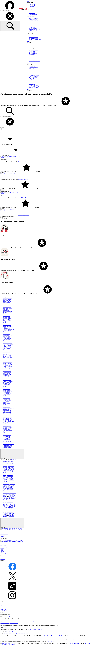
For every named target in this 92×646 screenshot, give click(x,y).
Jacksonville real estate (7, 359)
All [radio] (1, 130)
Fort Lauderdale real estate (8, 344)
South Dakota (5, 506)
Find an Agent (32, 84)
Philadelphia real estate (7, 396)
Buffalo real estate (6, 319)
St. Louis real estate (7, 432)
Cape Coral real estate (7, 321)
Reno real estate (6, 409)
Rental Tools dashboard (33, 37)
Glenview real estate (7, 353)
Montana (5, 489)
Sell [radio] (1, 129)
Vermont (4, 511)
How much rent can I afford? (35, 29)
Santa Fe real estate (7, 423)
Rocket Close (3, 609)
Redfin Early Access (33, 14)
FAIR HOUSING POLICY (74, 643)
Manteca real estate (7, 373)
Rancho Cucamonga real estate (9, 408)
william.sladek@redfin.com (23, 161)
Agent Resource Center (33, 87)
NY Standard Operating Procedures (35, 629)
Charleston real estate (7, 323)
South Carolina (6, 505)
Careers (2, 536)
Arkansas (5, 464)
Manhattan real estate (7, 372)
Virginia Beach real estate (8, 441)
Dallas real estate (6, 332)
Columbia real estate (7, 330)
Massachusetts (6, 484)
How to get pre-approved (34, 79)
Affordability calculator (33, 18)
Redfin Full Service (33, 53)
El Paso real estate (6, 337)
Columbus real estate (7, 331)
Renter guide (31, 31)
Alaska (4, 462)
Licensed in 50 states (60, 635)
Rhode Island (5, 504)
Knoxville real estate (7, 363)
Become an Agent (4, 534)
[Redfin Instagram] (12, 599)
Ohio (4, 499)
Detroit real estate (6, 336)
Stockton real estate (7, 435)
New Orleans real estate (7, 386)
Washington (5, 513)
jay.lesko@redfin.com (24, 197)
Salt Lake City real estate (8, 416)
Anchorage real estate (7, 299)
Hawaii (4, 472)
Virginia (4, 512)
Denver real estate (6, 334)
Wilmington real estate (7, 445)
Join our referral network (34, 86)
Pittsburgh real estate (7, 399)
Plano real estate (6, 401)
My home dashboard (33, 45)
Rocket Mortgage (4, 610)
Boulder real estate (6, 316)
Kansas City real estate (7, 362)
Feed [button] (28, 89)
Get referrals (3, 535)
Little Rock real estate (7, 366)
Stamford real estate (7, 433)
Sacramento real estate (7, 413)
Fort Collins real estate (7, 343)
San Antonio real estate (7, 417)
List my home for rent (33, 35)
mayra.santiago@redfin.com (23, 215)
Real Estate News (4, 553)
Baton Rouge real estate (7, 308)
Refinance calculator (33, 77)
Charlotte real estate (7, 325)
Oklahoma (5, 500)
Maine (4, 481)
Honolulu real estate (7, 355)
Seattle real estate (6, 429)
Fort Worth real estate (7, 346)
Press (2, 550)
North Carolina (6, 497)
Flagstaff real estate (7, 341)
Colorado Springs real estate (8, 329)
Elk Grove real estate (7, 338)
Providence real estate (7, 404)
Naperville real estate (7, 382)
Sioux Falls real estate (7, 431)
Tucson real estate (6, 439)
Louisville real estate (7, 369)
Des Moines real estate (7, 335)
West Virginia (5, 514)
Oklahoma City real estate (8, 391)
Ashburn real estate (7, 301)
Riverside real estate (7, 411)
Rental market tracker (33, 28)
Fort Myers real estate (7, 345)
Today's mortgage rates (33, 67)
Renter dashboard (32, 27)
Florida (4, 470)
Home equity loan (32, 69)
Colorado (5, 467)
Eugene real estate (6, 339)
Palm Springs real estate (7, 395)
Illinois (4, 475)
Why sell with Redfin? (33, 50)
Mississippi (5, 487)
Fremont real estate (6, 348)
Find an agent (31, 54)
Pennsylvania (5, 503)
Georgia (4, 471)
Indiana (4, 476)
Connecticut (5, 468)
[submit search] (10, 26)
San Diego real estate (7, 418)
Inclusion (2, 548)
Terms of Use (26, 620)
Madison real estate (7, 371)
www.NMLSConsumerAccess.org (49, 635)
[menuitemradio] (46, 128)
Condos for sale (32, 5)
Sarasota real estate (6, 425)
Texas (4, 508)
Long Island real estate (7, 367)
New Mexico (5, 495)
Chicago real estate (6, 327)
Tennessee (5, 507)
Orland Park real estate (7, 393)
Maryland (5, 482)
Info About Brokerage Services (10, 633)
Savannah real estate (7, 426)
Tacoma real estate (6, 436)
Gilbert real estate (6, 352)
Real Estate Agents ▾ (31, 81)
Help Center (3, 559)
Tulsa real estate (6, 440)
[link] (65, 105)
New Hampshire (6, 493)
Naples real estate (6, 383)
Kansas (4, 478)
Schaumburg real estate (7, 427)
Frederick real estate (7, 347)
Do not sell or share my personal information (9, 623)
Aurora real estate (6, 303)
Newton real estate (6, 389)
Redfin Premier (32, 13)
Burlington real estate (7, 320)
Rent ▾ (28, 24)
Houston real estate (7, 356)
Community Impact (4, 547)
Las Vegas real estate (7, 365)
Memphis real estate (7, 374)
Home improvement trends (34, 61)
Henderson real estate (7, 354)
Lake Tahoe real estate (7, 364)
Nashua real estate (6, 384)
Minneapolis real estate (7, 378)
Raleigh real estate (6, 407)
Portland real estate (6, 402)
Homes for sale (32, 4)
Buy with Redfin (32, 11)
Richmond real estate (7, 410)
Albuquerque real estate (7, 297)
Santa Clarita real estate (7, 422)
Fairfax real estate (6, 340)
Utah (4, 509)
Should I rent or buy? (33, 30)
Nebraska (5, 490)
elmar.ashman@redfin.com (23, 179)
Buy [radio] (1, 128)
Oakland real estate (7, 390)
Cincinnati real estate (7, 328)
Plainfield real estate (7, 400)
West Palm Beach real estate (8, 444)
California (5, 466)
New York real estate (7, 387)
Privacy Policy (34, 620)
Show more (3, 458)
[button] (14, 5)
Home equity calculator (33, 76)
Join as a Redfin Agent (33, 85)
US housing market (33, 21)
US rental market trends (33, 38)
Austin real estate (6, 304)
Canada (8, 616)
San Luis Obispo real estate (8, 421)
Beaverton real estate (7, 309)
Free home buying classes (34, 20)
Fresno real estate (6, 349)
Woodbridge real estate (7, 446)
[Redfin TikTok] (12, 590)
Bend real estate (6, 310)
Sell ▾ (28, 41)
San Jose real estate (7, 420)
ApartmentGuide (4, 605)
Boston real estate (6, 314)
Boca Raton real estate (7, 312)
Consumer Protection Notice (22, 633)
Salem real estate (6, 414)
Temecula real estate (7, 438)
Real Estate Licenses (10, 631)
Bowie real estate (6, 317)
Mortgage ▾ (29, 63)
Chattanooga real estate (7, 326)
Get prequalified (32, 66)
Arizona (4, 463)
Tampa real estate (6, 437)
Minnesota (5, 486)
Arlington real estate (7, 300)
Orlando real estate (6, 394)
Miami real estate (6, 376)
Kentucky (5, 479)
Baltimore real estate (7, 307)
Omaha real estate (6, 392)
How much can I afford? (34, 75)
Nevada (4, 491)
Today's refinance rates (33, 68)
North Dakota (5, 498)
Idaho (4, 473)
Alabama (5, 461)
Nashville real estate (7, 385)
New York (5, 496)
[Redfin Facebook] (12, 570)
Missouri (4, 488)
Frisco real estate (6, 350)
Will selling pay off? (33, 60)
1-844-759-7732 (51, 641)
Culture (2, 549)
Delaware (5, 469)
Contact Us (3, 557)
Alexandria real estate (7, 298)
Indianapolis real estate (7, 357)
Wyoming (5, 516)
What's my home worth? (34, 44)
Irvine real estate (6, 358)
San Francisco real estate (8, 419)
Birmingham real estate (7, 311)
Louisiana (5, 480)
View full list (13, 459)
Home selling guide (33, 58)
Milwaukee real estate (7, 377)
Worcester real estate (7, 447)
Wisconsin (5, 515)
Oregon (4, 502)
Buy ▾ (28, 1)
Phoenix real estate (6, 398)
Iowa (4, 477)
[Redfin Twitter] (12, 580)
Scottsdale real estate (7, 428)
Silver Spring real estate (7, 430)
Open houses (31, 7)
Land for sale (31, 6)
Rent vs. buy (31, 78)
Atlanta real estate (6, 302)
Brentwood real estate (7, 318)
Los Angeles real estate (7, 368)
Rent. (2, 603)
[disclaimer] (65, 105)
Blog (1, 552)
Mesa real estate (6, 375)
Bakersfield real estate (7, 306)
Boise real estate (6, 313)
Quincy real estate (6, 405)
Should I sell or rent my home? (35, 39)
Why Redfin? (3, 545)
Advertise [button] (2, 560)
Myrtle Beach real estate (8, 381)
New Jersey (5, 494)
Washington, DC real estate (8, 442)
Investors (2, 551)
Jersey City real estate (7, 361)
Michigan (5, 485)
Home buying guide (33, 19)
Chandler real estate (7, 322)
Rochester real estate (7, 412)
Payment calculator (33, 74)
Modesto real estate (7, 380)
